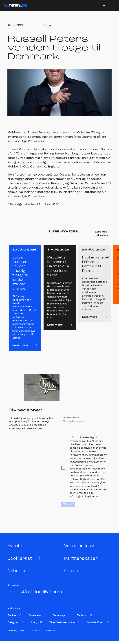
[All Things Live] (15, 5)
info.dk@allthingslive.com (34, 592)
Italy (34, 622)
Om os (71, 571)
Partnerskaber (81, 558)
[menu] (113, 5)
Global (12, 615)
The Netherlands (62, 622)
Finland (82, 615)
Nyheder (17, 571)
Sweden (35, 615)
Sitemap (51, 631)
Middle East (95, 622)
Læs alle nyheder (101, 234)
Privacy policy (16, 631)
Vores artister (79, 546)
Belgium (13, 622)
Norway (59, 615)
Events (14, 546)
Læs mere (20, 345)
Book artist (19, 558)
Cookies (35, 631)
